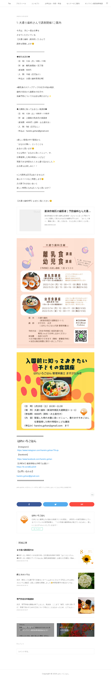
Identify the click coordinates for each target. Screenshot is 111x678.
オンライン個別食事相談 (94, 3)
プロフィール (21, 3)
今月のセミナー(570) (31, 487)
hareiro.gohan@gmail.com (28, 476)
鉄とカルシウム (23, 574)
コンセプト (35, 3)
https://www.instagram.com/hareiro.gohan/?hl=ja (37, 450)
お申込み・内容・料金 (53, 3)
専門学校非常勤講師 (25, 599)
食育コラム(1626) (44, 487)
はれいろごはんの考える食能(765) (60, 487)
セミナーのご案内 (73, 3)
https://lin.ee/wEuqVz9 (26, 466)
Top (9, 3)
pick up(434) (20, 487)
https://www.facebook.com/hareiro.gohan (35, 459)
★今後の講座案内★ (25, 549)
